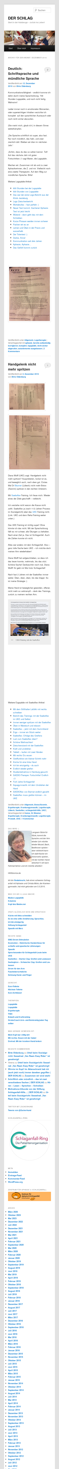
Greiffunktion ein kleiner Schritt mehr (29, 758)
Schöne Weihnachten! (23, 742)
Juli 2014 (12, 1396)
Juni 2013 (12, 1432)
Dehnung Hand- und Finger (20, 974)
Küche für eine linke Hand (25, 762)
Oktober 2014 (14, 1386)
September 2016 (16, 1327)
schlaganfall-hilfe (33, 810)
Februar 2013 (14, 1442)
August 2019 (14, 1267)
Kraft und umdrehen (22, 748)
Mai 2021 (12, 1234)
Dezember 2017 (15, 1304)
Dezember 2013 (15, 1413)
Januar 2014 (14, 1409)
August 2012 (14, 1459)
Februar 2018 (14, 1297)
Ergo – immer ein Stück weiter (27, 732)
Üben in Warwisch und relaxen (26, 725)
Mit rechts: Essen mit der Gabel (22, 1037)
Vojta (10, 1013)
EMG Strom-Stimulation (18, 939)
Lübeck (11, 810)
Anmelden (13, 1172)
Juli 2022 (12, 1224)
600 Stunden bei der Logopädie (27, 188)
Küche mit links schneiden (20, 915)
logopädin (32, 345)
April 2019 (13, 1277)
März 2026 (13, 1211)
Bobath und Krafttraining (19, 1017)
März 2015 (13, 1373)
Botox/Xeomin (40, 804)
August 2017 (14, 1307)
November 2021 (15, 1231)
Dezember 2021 (15, 1228)
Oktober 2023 (14, 1215)
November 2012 (15, 1449)
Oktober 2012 (14, 1452)
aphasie (28, 342)
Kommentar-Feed (16, 1178)
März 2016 (13, 1343)
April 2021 (13, 1238)
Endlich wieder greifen (23, 768)
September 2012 (16, 1455)
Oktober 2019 (14, 1261)
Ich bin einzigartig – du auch (26, 765)
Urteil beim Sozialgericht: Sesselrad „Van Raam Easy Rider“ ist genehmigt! (29, 1056)
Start (11, 48)
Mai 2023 (12, 1218)
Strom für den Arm (16, 968)
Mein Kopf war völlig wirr (19, 1034)
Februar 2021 (14, 1241)
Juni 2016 (12, 1333)
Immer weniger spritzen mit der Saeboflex (32, 722)
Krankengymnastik (29, 807)
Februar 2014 (14, 1406)
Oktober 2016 (14, 1323)
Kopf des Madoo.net (17, 904)
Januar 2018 (14, 1300)
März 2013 (13, 1439)
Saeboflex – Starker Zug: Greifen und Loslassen (29, 958)
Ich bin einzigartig (16, 922)
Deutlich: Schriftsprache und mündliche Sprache (23, 73)
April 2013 (13, 1436)
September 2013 (16, 1422)
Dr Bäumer (36, 813)
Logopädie (12, 1004)
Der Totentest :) (20, 234)
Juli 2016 (12, 1330)
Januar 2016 (14, 1350)
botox (27, 813)
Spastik (11, 949)
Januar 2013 (14, 1446)
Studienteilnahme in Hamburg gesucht (30, 771)
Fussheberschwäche (17, 971)
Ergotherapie (14, 807)
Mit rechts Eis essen (22, 755)
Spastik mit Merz (15, 928)
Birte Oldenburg (24, 86)
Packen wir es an (21, 224)
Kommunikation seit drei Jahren (27, 241)
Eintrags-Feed (15, 1175)
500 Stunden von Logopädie (25, 191)
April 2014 (13, 1403)
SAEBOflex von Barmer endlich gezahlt (31, 791)
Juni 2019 (12, 1271)
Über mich (21, 48)
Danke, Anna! (19, 237)
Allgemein (28, 340)
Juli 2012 (12, 1462)
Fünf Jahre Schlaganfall (24, 781)
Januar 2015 (14, 1380)
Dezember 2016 (15, 1320)
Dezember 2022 (15, 1221)
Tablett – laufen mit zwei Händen (28, 752)
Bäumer (18, 485)
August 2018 (14, 1290)
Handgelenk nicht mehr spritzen (22, 366)
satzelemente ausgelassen (30, 348)
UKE (34, 511)
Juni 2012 (12, 1465)
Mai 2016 (12, 1337)
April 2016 (13, 1340)
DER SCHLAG (20, 18)
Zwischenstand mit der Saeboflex (28, 745)
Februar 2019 (14, 1281)
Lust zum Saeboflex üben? (25, 738)
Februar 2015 (14, 1376)
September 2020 (16, 1244)
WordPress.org (15, 1181)
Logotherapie (40, 340)
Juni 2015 (12, 1366)
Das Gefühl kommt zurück (25, 247)
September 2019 (16, 1264)
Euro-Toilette (13, 986)
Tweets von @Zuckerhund (19, 1110)
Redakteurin (19, 880)
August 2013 (14, 1426)
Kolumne (12, 900)
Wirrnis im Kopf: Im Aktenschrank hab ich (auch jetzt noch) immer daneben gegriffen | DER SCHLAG (29, 1072)
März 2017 (13, 1317)
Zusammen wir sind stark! (37, 1075)
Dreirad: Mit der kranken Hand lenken (25, 1041)
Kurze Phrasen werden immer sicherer (30, 221)
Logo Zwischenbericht (23, 201)
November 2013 (15, 1416)
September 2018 (16, 1287)
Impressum (35, 48)
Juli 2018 (12, 1294)
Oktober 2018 (14, 1284)
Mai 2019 (12, 1274)
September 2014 (16, 1390)
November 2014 (15, 1383)
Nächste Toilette (15, 989)
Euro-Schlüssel (15, 992)
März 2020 (13, 1251)
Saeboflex (16, 495)
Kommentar (28, 818)
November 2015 (15, 1356)
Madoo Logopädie (16, 897)
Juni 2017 (12, 1314)
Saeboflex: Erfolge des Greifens (27, 735)
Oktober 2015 (14, 1360)
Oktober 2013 (14, 1419)
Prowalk (11, 818)
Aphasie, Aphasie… (22, 244)
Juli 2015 (12, 1363)
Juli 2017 (12, 1310)
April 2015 (13, 1370)
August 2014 (14, 1393)
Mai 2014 (12, 1399)
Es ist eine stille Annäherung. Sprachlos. (26, 918)
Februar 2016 (14, 1347)
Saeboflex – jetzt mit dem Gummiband (30, 728)
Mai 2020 (12, 1247)
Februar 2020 (14, 1254)
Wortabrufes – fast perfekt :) (26, 204)
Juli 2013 (12, 1429)
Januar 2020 (14, 1257)
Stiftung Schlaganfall (17, 925)
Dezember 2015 (15, 1353)
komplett (23, 345)
